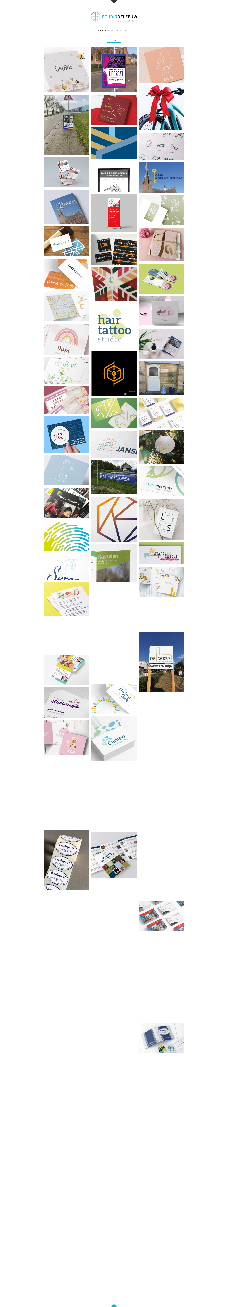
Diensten (114, 30)
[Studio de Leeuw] (114, 16)
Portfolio (102, 30)
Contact (127, 30)
